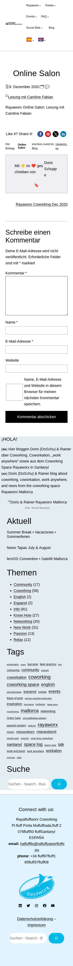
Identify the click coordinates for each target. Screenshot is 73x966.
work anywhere (35, 751)
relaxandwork (46, 732)
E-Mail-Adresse (19, 341)
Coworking (22, 591)
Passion (20, 633)
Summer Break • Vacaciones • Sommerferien (31, 534)
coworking (39, 677)
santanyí (14, 744)
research (25, 738)
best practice (48, 664)
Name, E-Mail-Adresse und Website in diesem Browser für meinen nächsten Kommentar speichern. (42, 391)
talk (61, 744)
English (20, 597)
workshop (11, 757)
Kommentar (16, 273)
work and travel (16, 751)
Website (12, 360)
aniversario (13, 664)
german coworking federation (38, 698)
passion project (16, 725)
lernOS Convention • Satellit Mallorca (37, 559)
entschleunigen (14, 692)
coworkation (16, 677)
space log (33, 744)
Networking (23, 621)
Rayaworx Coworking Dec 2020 (42, 204)
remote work (13, 738)
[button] (40, 134)
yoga (19, 757)
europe (42, 691)
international (29, 704)
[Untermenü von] (30, 40)
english (48, 684)
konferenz (40, 704)
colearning (13, 670)
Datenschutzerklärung (35, 919)
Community (23, 584)
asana (23, 664)
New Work (22, 627)
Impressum (37, 925)
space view (50, 745)
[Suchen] (59, 784)
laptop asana (52, 704)
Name (11, 322)
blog (60, 664)
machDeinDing (13, 712)
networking (48, 711)
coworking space (23, 684)
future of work (15, 698)
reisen (10, 731)
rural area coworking (42, 738)
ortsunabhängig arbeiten (34, 718)
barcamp (33, 664)
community (30, 670)
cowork (45, 670)
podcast (32, 725)
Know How (22, 615)
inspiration (14, 704)
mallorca (30, 710)
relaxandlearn (25, 732)
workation (54, 751)
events (54, 691)
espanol (29, 692)
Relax (18, 640)
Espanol (20, 603)
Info (17, 609)
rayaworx (48, 724)
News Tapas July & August (29, 548)
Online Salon (14, 718)
